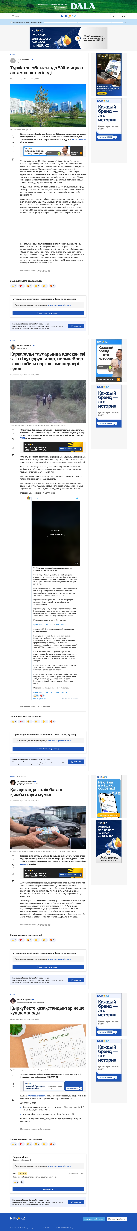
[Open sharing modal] (13, 152)
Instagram (77, 326)
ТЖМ (22, 438)
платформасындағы (37, 1096)
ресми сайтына (79, 139)
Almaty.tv (24, 864)
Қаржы (12, 776)
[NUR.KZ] (68, 16)
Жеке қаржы (21, 776)
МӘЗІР (17, 16)
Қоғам (12, 54)
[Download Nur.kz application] (68, 6)
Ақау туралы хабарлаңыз (93, 1219)
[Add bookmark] (13, 159)
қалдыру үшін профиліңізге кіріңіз (59, 305)
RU (113, 16)
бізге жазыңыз (45, 271)
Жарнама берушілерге (116, 1219)
